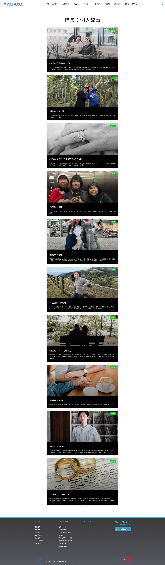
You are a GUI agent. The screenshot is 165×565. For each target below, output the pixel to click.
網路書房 (134, 4)
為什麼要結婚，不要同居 (59, 494)
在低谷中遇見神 (55, 255)
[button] (162, 4)
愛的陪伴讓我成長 (56, 446)
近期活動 (107, 4)
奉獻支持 (37, 527)
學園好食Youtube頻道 (65, 540)
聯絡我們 (37, 532)
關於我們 (97, 4)
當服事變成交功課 (56, 111)
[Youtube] (124, 559)
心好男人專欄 (39, 540)
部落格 (127, 4)
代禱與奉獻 (116, 4)
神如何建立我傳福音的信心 (60, 63)
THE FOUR (62, 543)
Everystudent (63, 529)
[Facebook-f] (120, 559)
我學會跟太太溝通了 (57, 400)
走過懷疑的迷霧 (55, 207)
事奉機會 (87, 4)
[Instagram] (129, 559)
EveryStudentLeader (65, 532)
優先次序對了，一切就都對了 (61, 351)
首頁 (48, 4)
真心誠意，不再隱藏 (57, 303)
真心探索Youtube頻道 (65, 538)
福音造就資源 (39, 535)
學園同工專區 (63, 546)
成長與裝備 (65, 4)
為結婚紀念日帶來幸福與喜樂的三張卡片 (65, 159)
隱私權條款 (38, 543)
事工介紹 (76, 4)
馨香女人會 (62, 527)
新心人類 (61, 535)
